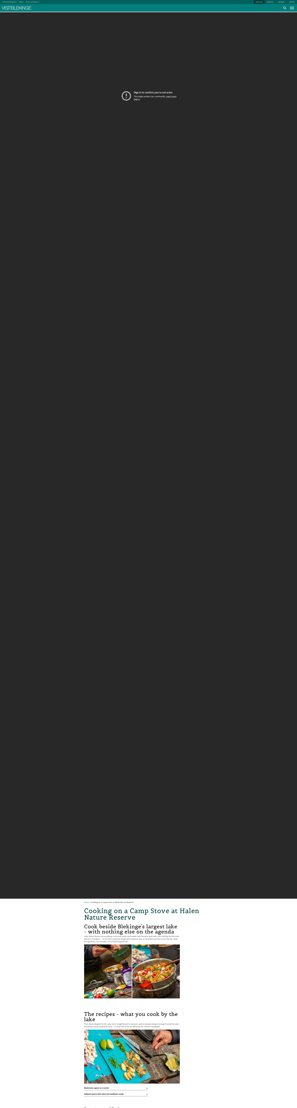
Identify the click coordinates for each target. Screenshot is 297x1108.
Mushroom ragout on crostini (96, 1088)
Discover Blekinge (9, 2)
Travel (21, 2)
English (259, 2)
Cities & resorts (32, 2)
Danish (292, 2)
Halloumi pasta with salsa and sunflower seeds (104, 1094)
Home (86, 902)
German (281, 2)
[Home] (16, 8)
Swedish (270, 2)
